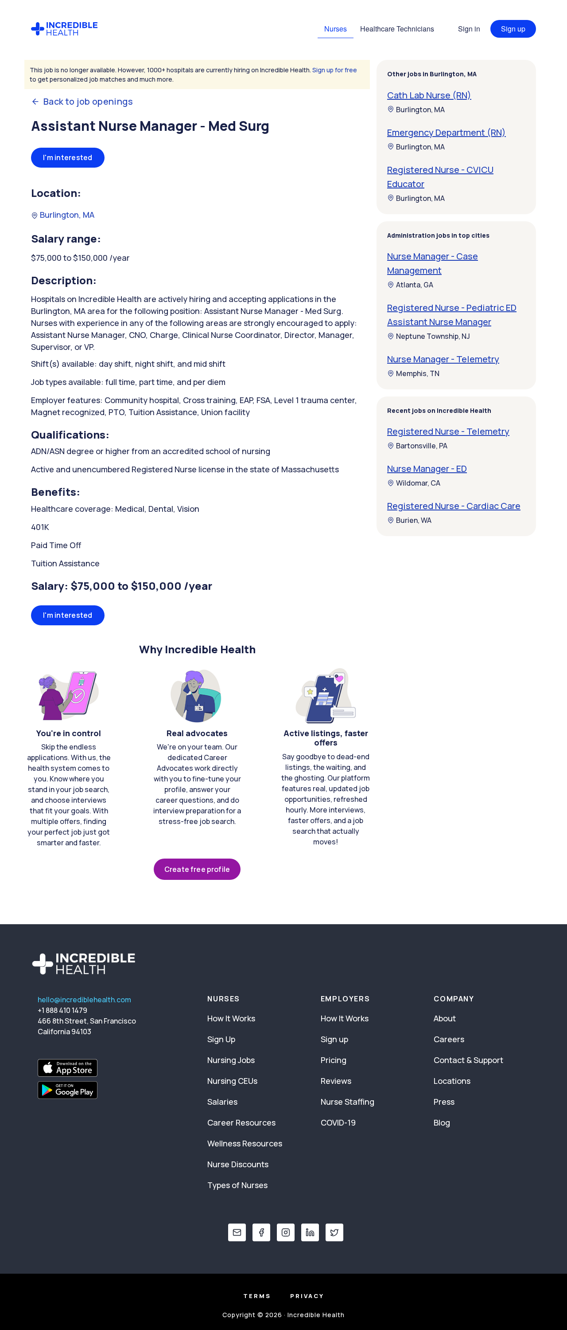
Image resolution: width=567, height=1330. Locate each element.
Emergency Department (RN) (446, 132)
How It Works (231, 1018)
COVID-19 (338, 1122)
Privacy (307, 1296)
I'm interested (68, 157)
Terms (257, 1296)
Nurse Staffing (347, 1101)
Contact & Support (468, 1060)
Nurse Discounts (237, 1164)
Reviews (336, 1080)
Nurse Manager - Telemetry (443, 359)
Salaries (222, 1101)
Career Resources (241, 1122)
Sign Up (221, 1039)
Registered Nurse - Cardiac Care (453, 506)
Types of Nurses (237, 1185)
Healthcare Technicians (397, 29)
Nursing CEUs (232, 1080)
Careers (449, 1039)
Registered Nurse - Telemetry (448, 431)
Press (444, 1101)
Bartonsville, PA (421, 446)
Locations (452, 1080)
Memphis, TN (417, 373)
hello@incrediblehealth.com (84, 999)
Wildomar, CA (418, 483)
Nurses (335, 29)
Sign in (469, 29)
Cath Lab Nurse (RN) (429, 95)
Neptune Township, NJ (433, 336)
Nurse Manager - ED (427, 469)
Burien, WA (413, 520)
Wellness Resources (244, 1143)
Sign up (513, 29)
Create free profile (197, 869)
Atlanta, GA (414, 285)
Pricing (333, 1060)
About (445, 1018)
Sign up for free (334, 70)
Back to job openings (88, 101)
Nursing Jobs (231, 1060)
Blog (442, 1122)
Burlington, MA (66, 214)
